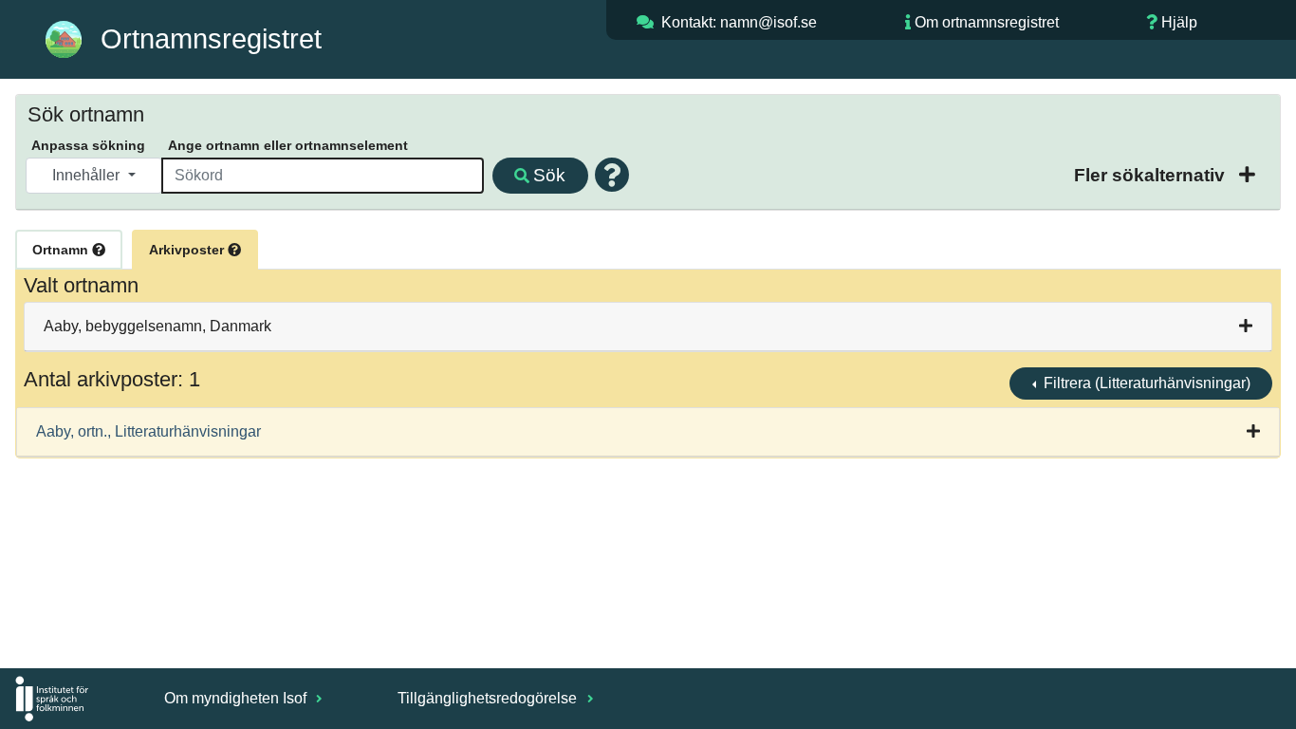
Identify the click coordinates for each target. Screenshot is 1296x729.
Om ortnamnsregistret (987, 22)
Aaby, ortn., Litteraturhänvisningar (148, 431)
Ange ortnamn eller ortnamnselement (288, 145)
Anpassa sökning (88, 145)
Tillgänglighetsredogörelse (489, 698)
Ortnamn (62, 249)
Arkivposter (188, 249)
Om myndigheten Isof (237, 698)
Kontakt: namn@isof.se (739, 22)
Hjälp (1179, 22)
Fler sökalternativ (1152, 175)
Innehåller (87, 175)
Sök (549, 175)
